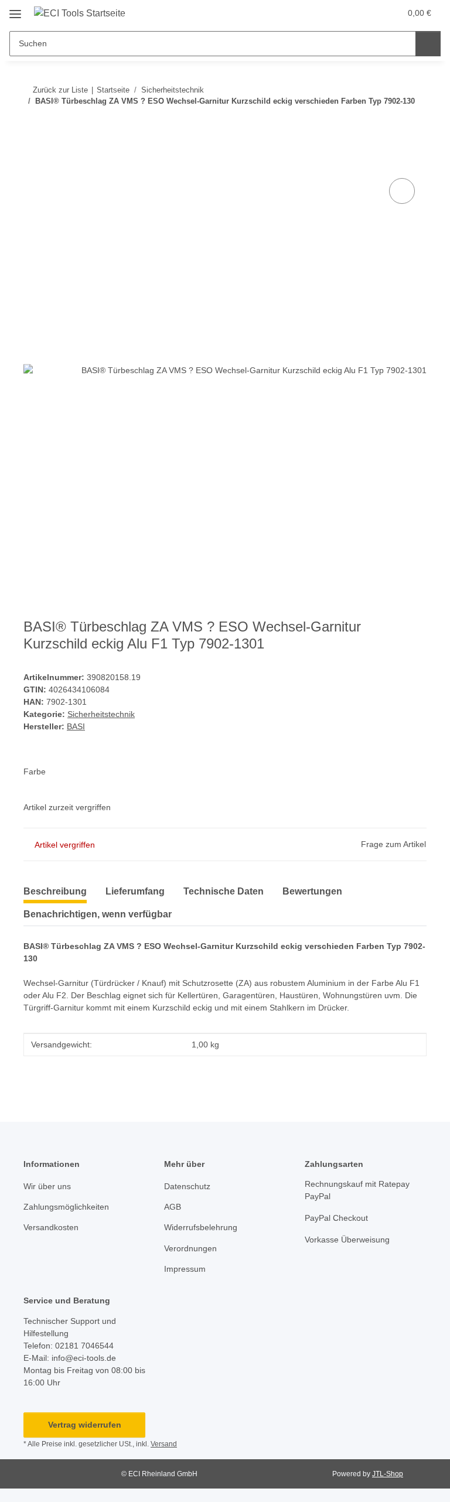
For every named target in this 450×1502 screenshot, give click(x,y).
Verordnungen (190, 1248)
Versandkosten (51, 1227)
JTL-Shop (387, 1474)
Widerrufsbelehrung (200, 1227)
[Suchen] (428, 43)
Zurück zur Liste (60, 90)
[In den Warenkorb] (32, 162)
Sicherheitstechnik (101, 714)
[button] (345, 13)
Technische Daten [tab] (223, 891)
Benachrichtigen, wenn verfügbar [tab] (97, 914)
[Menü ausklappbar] (15, 9)
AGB (172, 1206)
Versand (164, 1444)
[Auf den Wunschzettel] (402, 191)
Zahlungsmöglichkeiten (66, 1206)
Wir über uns (47, 1186)
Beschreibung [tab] (55, 891)
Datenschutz (187, 1186)
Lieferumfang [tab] (135, 891)
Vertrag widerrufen (84, 1424)
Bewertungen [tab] (312, 891)
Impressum (185, 1269)
